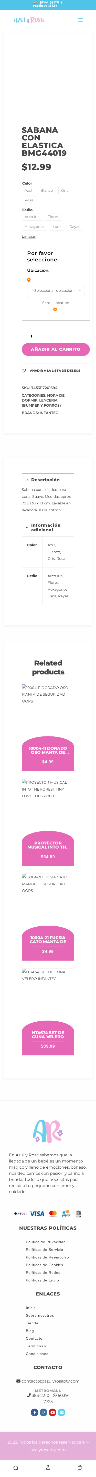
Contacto (34, 1338)
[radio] (28, 190)
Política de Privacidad (46, 1242)
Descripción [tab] (45, 479)
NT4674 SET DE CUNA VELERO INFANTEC (48, 1036)
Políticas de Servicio (44, 1250)
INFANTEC (49, 412)
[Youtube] (52, 1412)
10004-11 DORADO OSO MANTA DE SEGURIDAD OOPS (48, 752)
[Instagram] (43, 1412)
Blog (30, 1331)
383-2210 (40, 1395)
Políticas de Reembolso (47, 1257)
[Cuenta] (48, 1467)
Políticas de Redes (43, 1272)
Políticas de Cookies (44, 1265)
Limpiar (29, 236)
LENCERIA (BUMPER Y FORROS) (41, 403)
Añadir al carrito (56, 349)
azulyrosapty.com (48, 1449)
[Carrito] (80, 1467)
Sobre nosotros (40, 1315)
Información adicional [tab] (46, 527)
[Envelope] (61, 1412)
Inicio (31, 1308)
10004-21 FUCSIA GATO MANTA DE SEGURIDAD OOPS (48, 941)
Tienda (32, 1323)
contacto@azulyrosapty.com (51, 1381)
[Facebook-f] (34, 1412)
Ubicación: (38, 270)
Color (27, 183)
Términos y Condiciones (37, 1350)
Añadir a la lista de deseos (55, 370)
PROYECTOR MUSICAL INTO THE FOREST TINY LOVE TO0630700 (48, 849)
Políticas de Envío (42, 1280)
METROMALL (48, 1390)
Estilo (27, 210)
